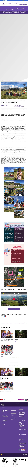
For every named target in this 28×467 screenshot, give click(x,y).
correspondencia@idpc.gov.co (22, 434)
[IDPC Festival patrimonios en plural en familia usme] (9, 173)
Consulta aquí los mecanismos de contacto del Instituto (22, 410)
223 (16, 357)
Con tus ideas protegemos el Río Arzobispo (20, 339)
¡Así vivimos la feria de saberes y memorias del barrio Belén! (7, 354)
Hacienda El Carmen (20, 106)
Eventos (15, 104)
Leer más (15, 341)
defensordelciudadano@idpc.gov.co (23, 429)
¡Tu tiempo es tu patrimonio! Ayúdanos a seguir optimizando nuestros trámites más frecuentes (7, 340)
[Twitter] (4, 316)
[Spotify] (24, 4)
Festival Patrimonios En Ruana (6, 80)
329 (18, 357)
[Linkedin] (25, 4)
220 (12, 357)
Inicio (1, 80)
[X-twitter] (21, 4)
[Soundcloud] (23, 4)
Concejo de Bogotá (13, 415)
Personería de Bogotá (13, 411)
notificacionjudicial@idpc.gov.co (22, 443)
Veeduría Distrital (13, 417)
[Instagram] (19, 4)
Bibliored (4, 424)
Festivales (15, 106)
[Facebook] (20, 4)
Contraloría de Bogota (13, 410)
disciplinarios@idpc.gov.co (22, 441)
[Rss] (25, 460)
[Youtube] (22, 4)
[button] (19, 110)
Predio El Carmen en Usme (17, 105)
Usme (23, 106)
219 (10, 357)
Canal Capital (4, 422)
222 (14, 357)
